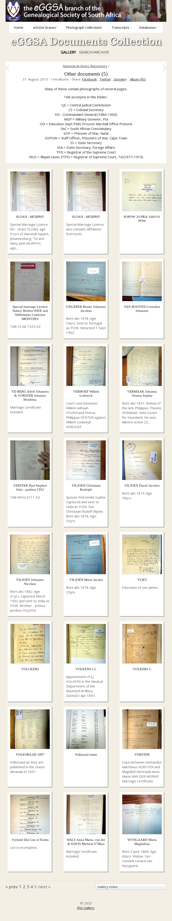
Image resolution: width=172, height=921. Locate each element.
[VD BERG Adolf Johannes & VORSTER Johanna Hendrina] (30, 385)
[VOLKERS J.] (142, 662)
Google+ (120, 79)
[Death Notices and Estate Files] (7, 68)
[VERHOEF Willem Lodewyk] (86, 385)
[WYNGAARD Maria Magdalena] (142, 833)
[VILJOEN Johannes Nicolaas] (30, 573)
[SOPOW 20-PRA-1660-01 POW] (142, 210)
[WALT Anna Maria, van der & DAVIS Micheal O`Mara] (86, 833)
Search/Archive (94, 52)
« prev (12, 886)
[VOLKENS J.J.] (86, 662)
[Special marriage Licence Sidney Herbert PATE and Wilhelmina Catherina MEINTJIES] (30, 300)
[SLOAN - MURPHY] (30, 210)
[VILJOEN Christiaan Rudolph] (86, 479)
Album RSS (138, 79)
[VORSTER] (142, 748)
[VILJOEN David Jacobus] (142, 479)
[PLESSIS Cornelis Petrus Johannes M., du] (164, 68)
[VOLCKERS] (30, 662)
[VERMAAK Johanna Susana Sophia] (142, 385)
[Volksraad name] (86, 748)
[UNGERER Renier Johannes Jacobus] (86, 300)
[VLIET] (142, 573)
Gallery (68, 52)
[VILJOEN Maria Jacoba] (86, 573)
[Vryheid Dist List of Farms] (30, 833)
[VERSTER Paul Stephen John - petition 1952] (30, 479)
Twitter (105, 79)
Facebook (89, 79)
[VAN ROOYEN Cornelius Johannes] (142, 300)
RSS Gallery (86, 908)
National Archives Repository (85, 66)
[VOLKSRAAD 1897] (30, 748)
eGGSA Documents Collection (86, 41)
